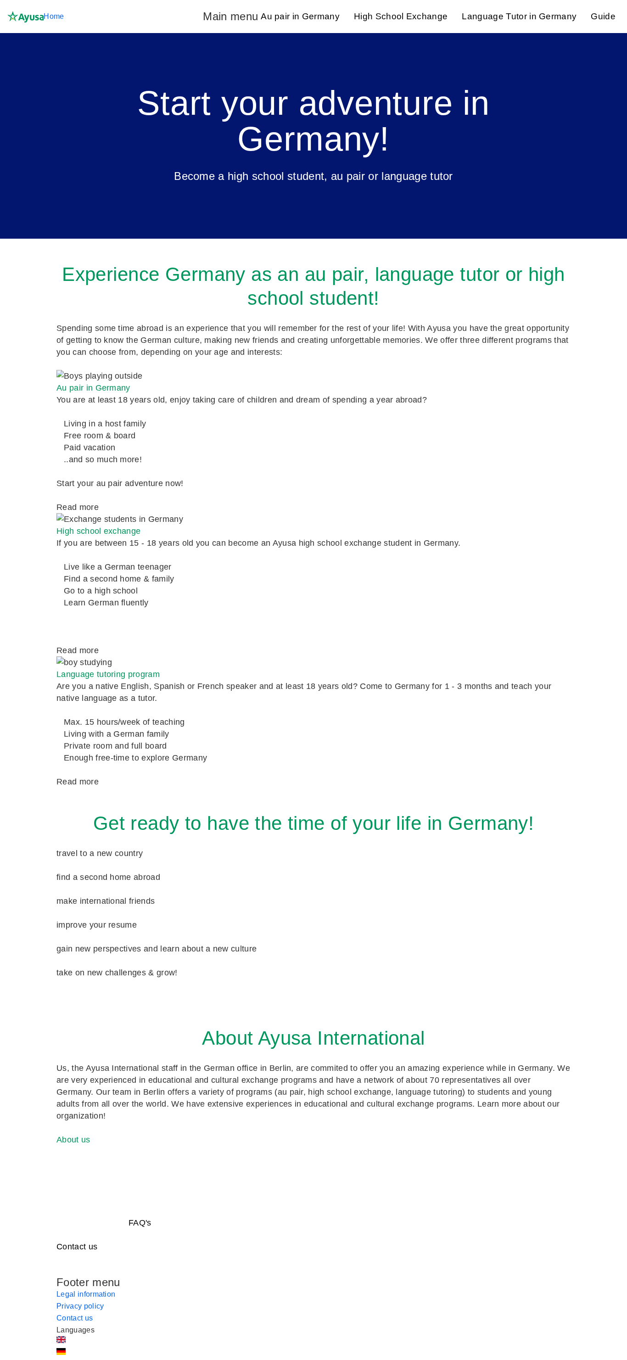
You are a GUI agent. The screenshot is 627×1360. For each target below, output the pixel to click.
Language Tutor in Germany (519, 16)
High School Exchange (401, 16)
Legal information (85, 1294)
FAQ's (140, 1222)
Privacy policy (80, 1306)
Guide (603, 16)
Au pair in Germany (300, 16)
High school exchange (98, 531)
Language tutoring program (108, 674)
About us (73, 1139)
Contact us (76, 1246)
